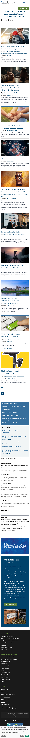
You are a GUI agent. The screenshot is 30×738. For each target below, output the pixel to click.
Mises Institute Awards (6, 666)
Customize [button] (3, 735)
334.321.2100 (7, 697)
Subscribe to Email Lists (6, 675)
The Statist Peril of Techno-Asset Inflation (15, 159)
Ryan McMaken (10, 270)
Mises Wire (3, 645)
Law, (5, 92)
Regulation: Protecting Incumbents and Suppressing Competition (12, 47)
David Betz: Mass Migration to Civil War (11, 442)
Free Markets (20, 128)
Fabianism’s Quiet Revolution (10, 232)
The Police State (20, 376)
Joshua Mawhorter (11, 198)
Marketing (4, 517)
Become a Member (10, 604)
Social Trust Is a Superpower (10, 125)
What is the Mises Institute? (7, 657)
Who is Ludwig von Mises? (7, 636)
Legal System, (10, 92)
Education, (6, 303)
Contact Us (3, 681)
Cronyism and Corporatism (21, 53)
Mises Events (4, 663)
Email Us (3, 702)
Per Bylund (9, 341)
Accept (26, 735)
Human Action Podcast (6, 647)
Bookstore (6, 492)
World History (21, 234)
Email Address (5, 510)
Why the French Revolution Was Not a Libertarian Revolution (12, 266)
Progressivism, (25, 194)
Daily (4, 467)
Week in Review (7, 474)
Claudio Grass (5, 443)
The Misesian (6, 500)
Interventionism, (8, 51)
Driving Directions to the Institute (9, 659)
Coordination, (13, 128)
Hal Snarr (9, 55)
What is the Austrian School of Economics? (10, 638)
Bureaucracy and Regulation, (7, 53)
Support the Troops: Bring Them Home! (11, 446)
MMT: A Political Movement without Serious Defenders (10, 335)
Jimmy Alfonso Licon (12, 130)
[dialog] (15, 732)
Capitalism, (6, 128)
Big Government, (16, 51)
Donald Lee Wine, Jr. (11, 237)
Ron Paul (4, 448)
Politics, (19, 194)
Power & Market (7, 428)
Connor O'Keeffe (11, 378)
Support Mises (23, 8)
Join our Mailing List (5, 704)
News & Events (7, 483)
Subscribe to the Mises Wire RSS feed (10, 423)
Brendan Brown (10, 161)
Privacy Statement (5, 679)
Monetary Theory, (8, 339)
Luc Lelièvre (10, 95)
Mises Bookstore (5, 668)
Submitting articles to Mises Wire (9, 412)
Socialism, (15, 234)
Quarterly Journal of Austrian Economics (10, 640)
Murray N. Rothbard (6, 439)
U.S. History (16, 92)
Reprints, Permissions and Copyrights (10, 415)
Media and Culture (14, 303)
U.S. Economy (16, 339)
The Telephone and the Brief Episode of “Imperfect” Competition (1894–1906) (14, 190)
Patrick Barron (5, 434)
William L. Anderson (11, 305)
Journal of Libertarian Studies (8, 643)
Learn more (25, 523)
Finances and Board (5, 672)
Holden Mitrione (6, 453)
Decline (22, 735)
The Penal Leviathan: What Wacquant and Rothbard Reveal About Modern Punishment (11, 88)
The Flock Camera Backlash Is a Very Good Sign (10, 372)
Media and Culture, (8, 234)
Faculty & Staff (4, 670)
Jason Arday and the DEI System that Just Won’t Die (10, 299)
